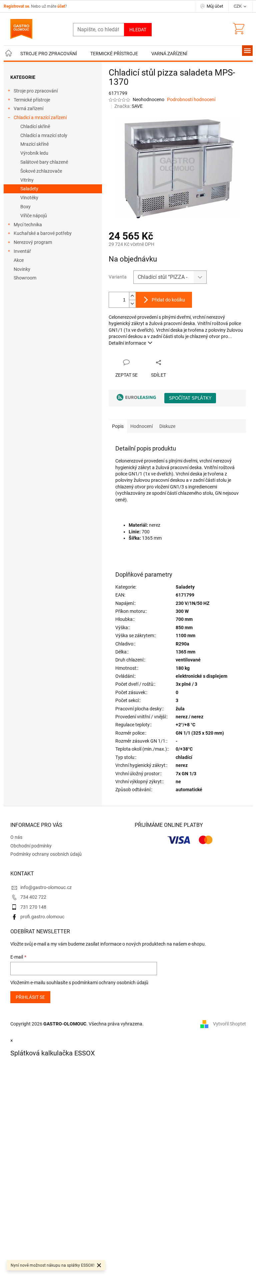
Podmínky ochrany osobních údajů (46, 854)
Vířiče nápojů (33, 215)
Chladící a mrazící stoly (43, 135)
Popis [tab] (118, 426)
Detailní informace (127, 343)
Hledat (137, 29)
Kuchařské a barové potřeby (43, 233)
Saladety (29, 188)
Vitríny (27, 180)
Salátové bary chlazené (44, 162)
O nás (16, 837)
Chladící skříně (35, 126)
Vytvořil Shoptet (229, 1023)
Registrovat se (16, 6)
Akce (19, 260)
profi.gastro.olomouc (42, 916)
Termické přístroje (32, 99)
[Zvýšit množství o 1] (132, 296)
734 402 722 (33, 897)
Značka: (128, 106)
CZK (238, 6)
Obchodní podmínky (31, 845)
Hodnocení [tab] (141, 426)
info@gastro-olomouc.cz (46, 887)
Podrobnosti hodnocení (191, 99)
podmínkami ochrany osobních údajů (110, 982)
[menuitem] (9, 54)
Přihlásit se (30, 997)
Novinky (22, 269)
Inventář (22, 251)
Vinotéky (29, 197)
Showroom (25, 277)
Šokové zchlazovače (41, 171)
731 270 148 (33, 907)
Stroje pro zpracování (36, 90)
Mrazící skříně (34, 144)
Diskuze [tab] (167, 426)
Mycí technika (28, 224)
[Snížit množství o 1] (132, 303)
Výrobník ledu (34, 153)
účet (61, 6)
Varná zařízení (28, 108)
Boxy (25, 206)
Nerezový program (33, 242)
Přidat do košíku (168, 299)
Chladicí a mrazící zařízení (40, 117)
